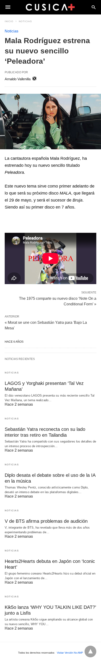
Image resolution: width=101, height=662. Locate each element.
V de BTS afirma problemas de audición (46, 521)
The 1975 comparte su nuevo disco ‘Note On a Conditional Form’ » (57, 301)
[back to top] (90, 651)
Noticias (25, 21)
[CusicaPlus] (50, 7)
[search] (93, 7)
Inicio (9, 21)
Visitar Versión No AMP (70, 652)
